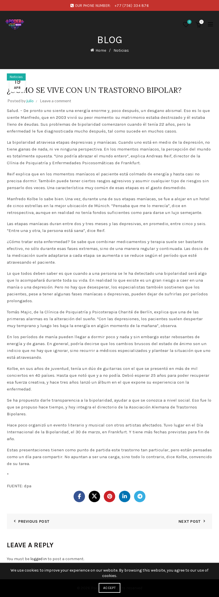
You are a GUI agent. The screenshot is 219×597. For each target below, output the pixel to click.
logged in (38, 558)
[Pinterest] (109, 496)
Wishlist (189, 21)
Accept (109, 588)
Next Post (190, 521)
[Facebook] (79, 496)
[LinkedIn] (124, 496)
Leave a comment (55, 100)
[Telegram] (139, 496)
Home (101, 50)
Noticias (121, 50)
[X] (94, 496)
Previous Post (33, 521)
